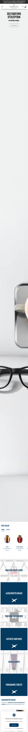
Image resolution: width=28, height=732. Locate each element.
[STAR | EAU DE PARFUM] (7, 539)
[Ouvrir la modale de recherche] (22, 6)
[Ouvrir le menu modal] (2, 6)
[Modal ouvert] (17, 711)
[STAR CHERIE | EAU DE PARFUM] (19, 539)
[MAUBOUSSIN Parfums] (14, 6)
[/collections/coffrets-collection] (14, 265)
